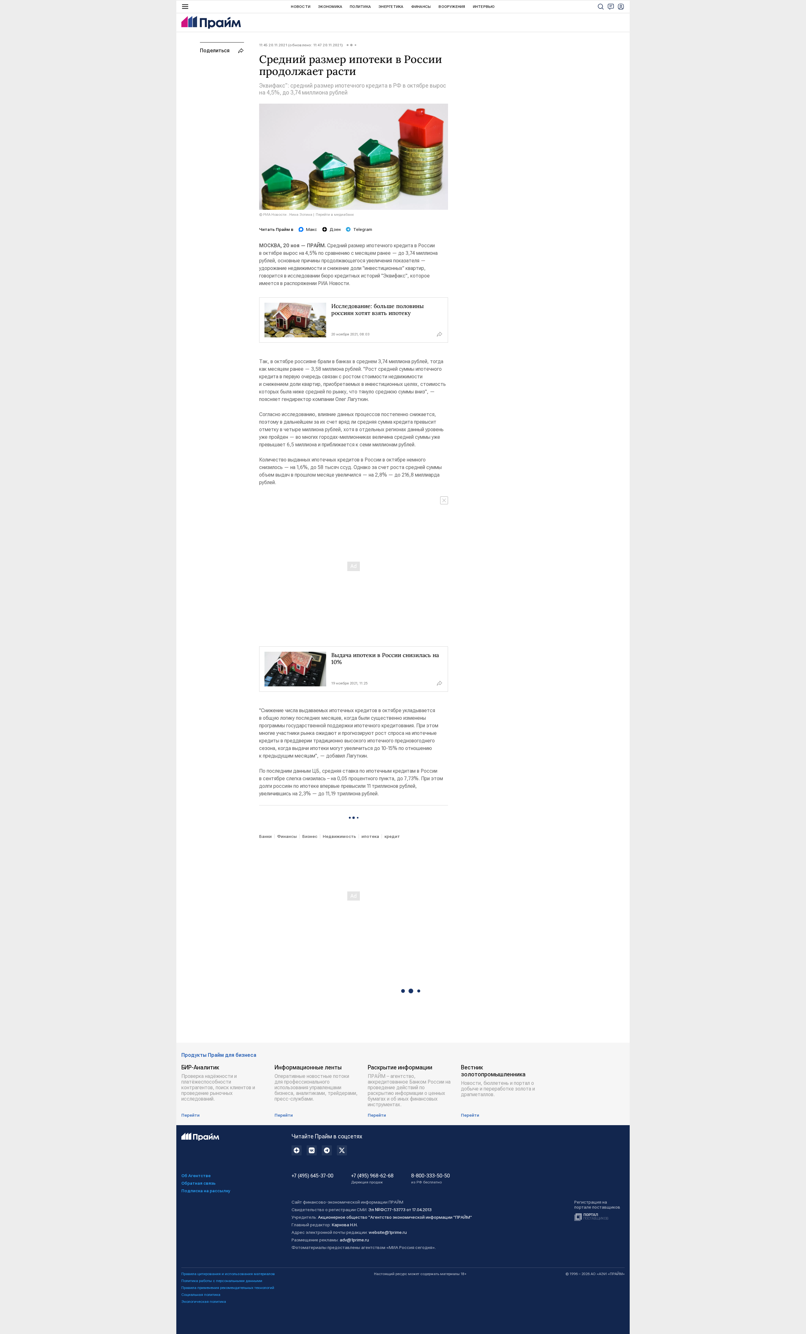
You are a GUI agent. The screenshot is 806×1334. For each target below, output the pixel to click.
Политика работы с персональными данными (221, 1281)
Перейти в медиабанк (335, 214)
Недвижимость (339, 836)
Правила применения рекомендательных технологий (227, 1287)
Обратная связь (198, 1183)
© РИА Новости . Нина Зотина (285, 214)
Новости (300, 6)
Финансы (421, 6)
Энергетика (390, 6)
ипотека (370, 836)
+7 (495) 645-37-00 (312, 1176)
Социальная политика (200, 1294)
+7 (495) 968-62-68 (372, 1178)
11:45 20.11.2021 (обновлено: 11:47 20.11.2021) (301, 45)
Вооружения (452, 6)
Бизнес (309, 836)
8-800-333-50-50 (430, 1178)
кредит (392, 836)
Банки (265, 836)
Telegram (362, 229)
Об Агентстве (196, 1175)
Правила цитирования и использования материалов (228, 1274)
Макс (311, 229)
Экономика (330, 6)
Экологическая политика (203, 1301)
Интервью (484, 6)
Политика (360, 6)
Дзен (335, 229)
